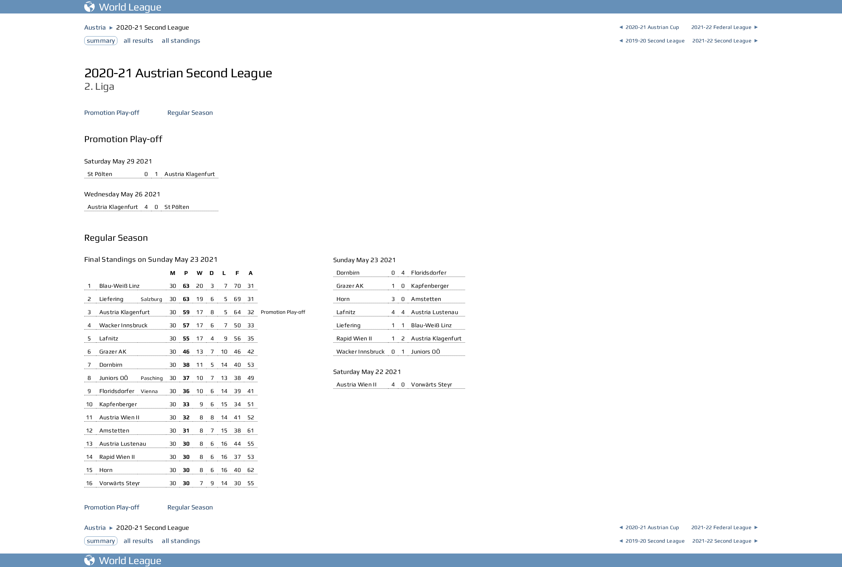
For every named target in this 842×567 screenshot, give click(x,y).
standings (181, 40)
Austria (95, 27)
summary (101, 40)
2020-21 (649, 27)
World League (128, 7)
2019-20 (652, 40)
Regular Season (190, 112)
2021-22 (724, 27)
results (138, 40)
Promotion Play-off (111, 112)
